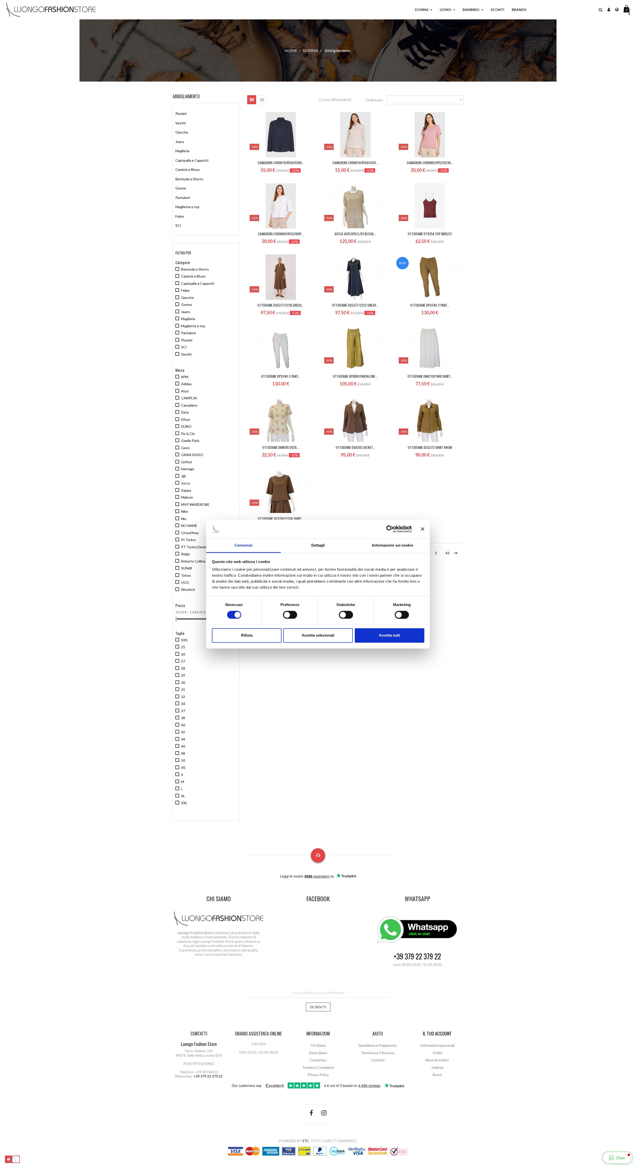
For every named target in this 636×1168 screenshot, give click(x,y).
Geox (185, 448)
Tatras (186, 575)
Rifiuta (246, 635)
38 (183, 718)
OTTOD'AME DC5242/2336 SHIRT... (281, 518)
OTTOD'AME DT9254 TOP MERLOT (430, 233)
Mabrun (187, 497)
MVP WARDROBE (195, 504)
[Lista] (261, 99)
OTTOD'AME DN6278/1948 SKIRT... (429, 376)
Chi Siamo (318, 1045)
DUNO (186, 426)
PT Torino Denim (194, 547)
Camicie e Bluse (187, 169)
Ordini (437, 1053)
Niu (183, 518)
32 (183, 697)
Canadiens (189, 405)
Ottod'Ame (190, 533)
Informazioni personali (437, 1045)
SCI (178, 225)
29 (183, 675)
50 (183, 760)
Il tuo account (437, 1033)
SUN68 (186, 568)
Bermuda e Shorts (189, 179)
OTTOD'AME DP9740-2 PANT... (429, 305)
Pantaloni (182, 197)
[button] (600, 9)
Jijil (183, 476)
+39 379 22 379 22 (417, 956)
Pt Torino (188, 540)
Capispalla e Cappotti (191, 160)
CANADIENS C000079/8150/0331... (355, 162)
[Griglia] (251, 99)
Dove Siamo (318, 1053)
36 (183, 703)
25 (183, 647)
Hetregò (187, 469)
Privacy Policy (318, 1075)
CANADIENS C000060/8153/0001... (281, 233)
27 (183, 661)
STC (305, 1141)
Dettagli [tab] (318, 545)
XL (183, 796)
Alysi (185, 391)
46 (183, 746)
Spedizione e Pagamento (377, 1045)
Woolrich (188, 589)
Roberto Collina (193, 561)
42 (183, 732)
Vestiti (180, 123)
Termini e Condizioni (318, 1067)
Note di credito (437, 1060)
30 (183, 682)
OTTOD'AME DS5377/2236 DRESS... (280, 305)
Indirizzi (437, 1067)
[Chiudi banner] (422, 529)
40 (183, 725)
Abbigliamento (186, 96)
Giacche (181, 132)
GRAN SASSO (192, 455)
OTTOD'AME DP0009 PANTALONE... (355, 376)
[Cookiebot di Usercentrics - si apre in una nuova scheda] (390, 529)
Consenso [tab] (243, 545)
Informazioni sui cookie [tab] (392, 545)
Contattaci (318, 1060)
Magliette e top (187, 207)
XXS (184, 640)
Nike (184, 511)
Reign (185, 554)
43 (447, 553)
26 (183, 654)
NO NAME (189, 525)
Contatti (377, 1060)
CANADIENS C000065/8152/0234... (430, 162)
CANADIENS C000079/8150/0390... (281, 162)
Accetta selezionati (318, 635)
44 (183, 739)
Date (185, 412)
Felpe (179, 216)
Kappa (186, 490)
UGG (185, 582)
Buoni (437, 1075)
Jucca (185, 483)
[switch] (290, 615)
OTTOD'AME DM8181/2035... (280, 447)
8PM (184, 377)
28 (183, 668)
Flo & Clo (188, 433)
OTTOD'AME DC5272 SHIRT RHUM (430, 447)
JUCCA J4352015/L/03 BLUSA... (355, 233)
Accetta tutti (389, 635)
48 (183, 753)
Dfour (185, 419)
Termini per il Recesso (378, 1053)
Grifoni (186, 462)
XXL (184, 803)
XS (183, 767)
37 (183, 711)
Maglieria (182, 151)
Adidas (186, 384)
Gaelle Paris (190, 440)
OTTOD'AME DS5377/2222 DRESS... (355, 305)
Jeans (179, 142)
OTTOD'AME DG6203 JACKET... (355, 447)
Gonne (180, 188)
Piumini (181, 113)
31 (183, 689)
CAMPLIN (189, 398)
